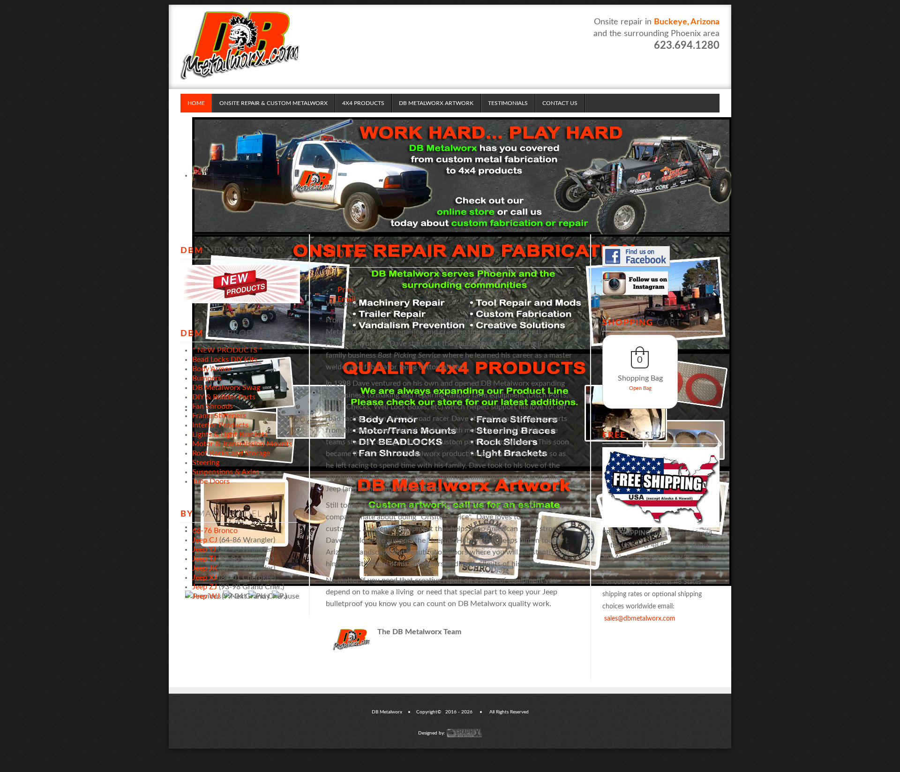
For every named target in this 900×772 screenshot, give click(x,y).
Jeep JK (205, 568)
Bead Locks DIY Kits (224, 359)
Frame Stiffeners (219, 416)
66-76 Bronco (215, 530)
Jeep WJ (206, 596)
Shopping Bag (640, 378)
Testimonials (508, 103)
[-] (240, 44)
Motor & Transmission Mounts (242, 444)
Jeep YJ (204, 549)
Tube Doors (211, 481)
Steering (205, 462)
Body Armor (212, 369)
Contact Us (560, 103)
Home (196, 103)
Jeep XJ (204, 577)
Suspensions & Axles (225, 472)
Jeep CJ (205, 540)
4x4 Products (363, 103)
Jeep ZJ (204, 587)
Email (341, 288)
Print (341, 279)
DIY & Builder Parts (223, 397)
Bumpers (206, 378)
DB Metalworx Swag (226, 387)
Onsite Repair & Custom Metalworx (273, 103)
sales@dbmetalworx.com (639, 618)
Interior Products (220, 425)
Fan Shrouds (212, 406)
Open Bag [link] (640, 388)
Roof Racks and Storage (231, 453)
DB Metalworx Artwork (436, 103)
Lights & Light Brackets (230, 434)
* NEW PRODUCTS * (227, 350)
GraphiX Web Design (464, 733)
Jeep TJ (204, 558)
